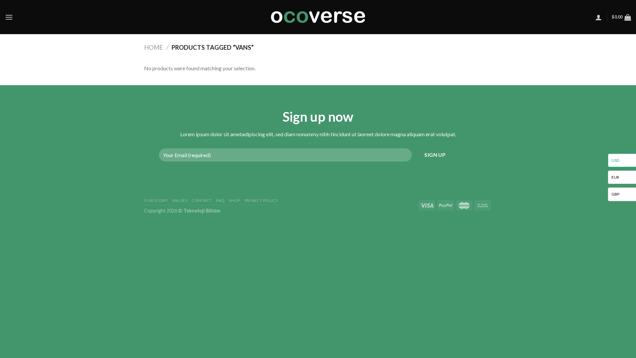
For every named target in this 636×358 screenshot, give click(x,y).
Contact (201, 200)
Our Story (156, 200)
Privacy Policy (261, 200)
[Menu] (9, 17)
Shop (234, 200)
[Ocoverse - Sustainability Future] (318, 17)
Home (153, 47)
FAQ (220, 200)
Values (179, 200)
